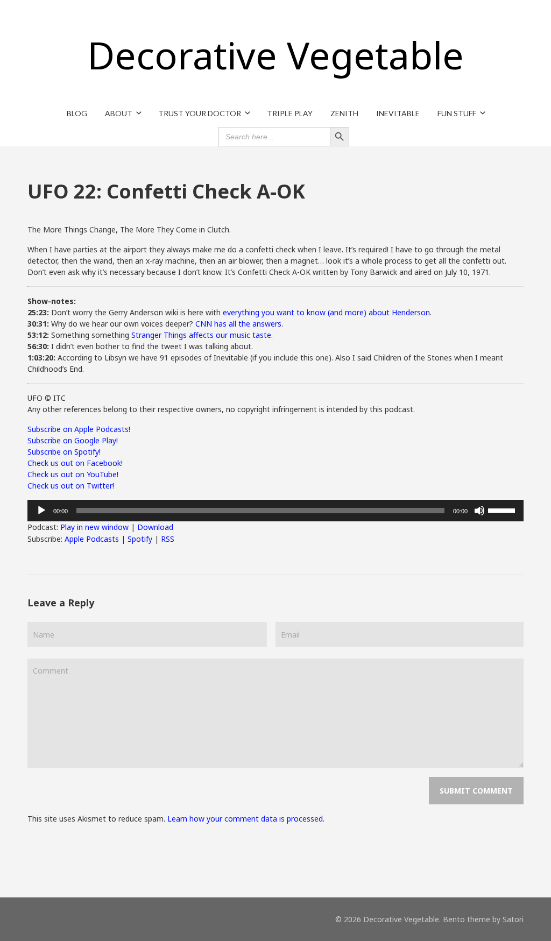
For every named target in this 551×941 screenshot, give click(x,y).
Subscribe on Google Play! (72, 440)
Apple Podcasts (92, 539)
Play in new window (94, 527)
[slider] (503, 509)
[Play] (41, 510)
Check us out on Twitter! (70, 485)
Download (155, 527)
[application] (275, 510)
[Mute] (479, 510)
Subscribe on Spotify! (64, 452)
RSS (167, 539)
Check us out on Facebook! (75, 463)
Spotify (140, 539)
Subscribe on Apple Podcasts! (78, 429)
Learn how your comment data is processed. (245, 818)
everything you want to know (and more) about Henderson (326, 312)
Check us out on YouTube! (72, 474)
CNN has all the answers (238, 324)
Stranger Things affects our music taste (201, 335)
